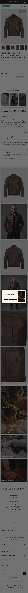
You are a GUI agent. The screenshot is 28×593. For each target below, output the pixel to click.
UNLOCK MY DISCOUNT (10, 299)
